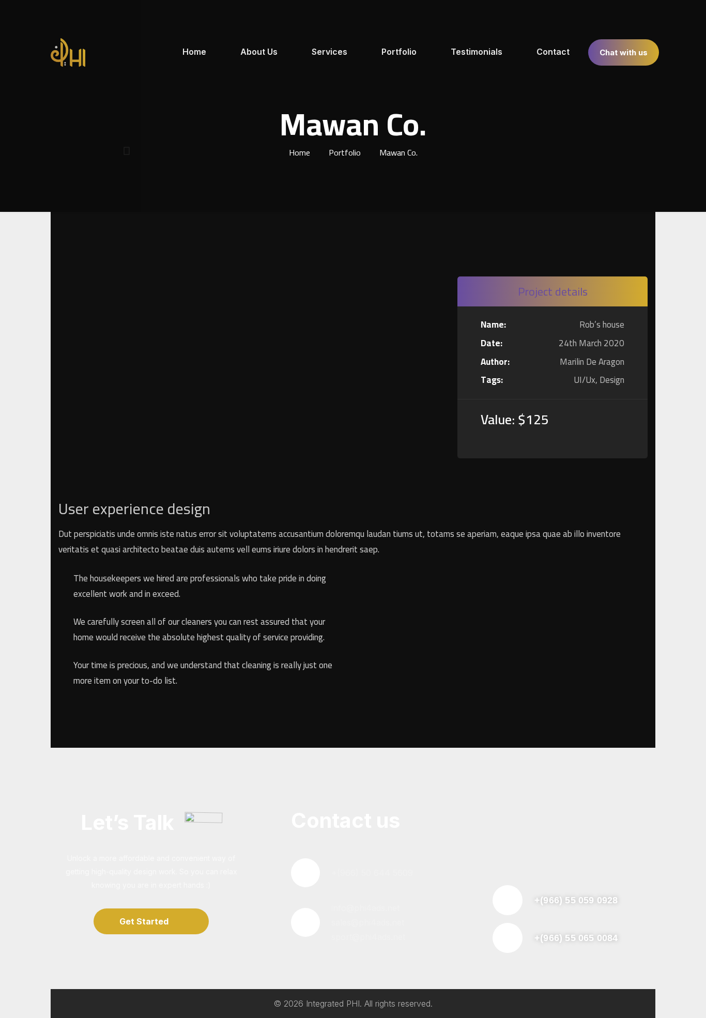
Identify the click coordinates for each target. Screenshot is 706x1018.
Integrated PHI (333, 1003)
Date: (491, 343)
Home (299, 152)
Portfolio (345, 152)
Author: (495, 362)
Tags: (492, 380)
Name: (493, 325)
